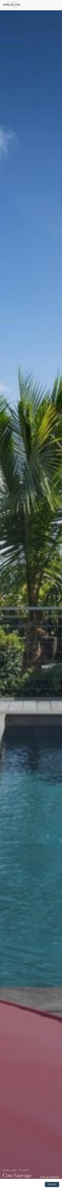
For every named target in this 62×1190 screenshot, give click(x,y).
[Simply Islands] (11, 5)
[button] (3, 598)
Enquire (52, 1184)
